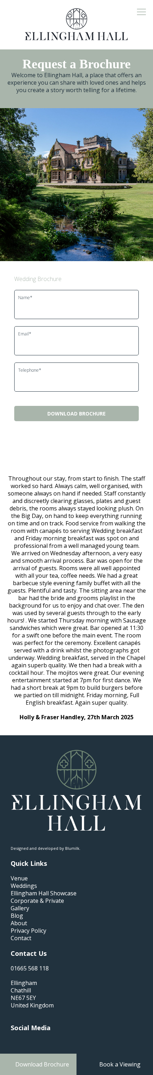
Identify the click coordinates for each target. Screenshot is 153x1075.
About (19, 923)
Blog (17, 916)
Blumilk (72, 848)
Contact (21, 938)
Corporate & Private (37, 901)
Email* (24, 334)
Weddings (24, 886)
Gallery (20, 908)
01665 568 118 (30, 968)
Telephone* (29, 370)
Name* (25, 298)
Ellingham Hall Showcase (43, 893)
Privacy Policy (28, 930)
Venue (19, 878)
